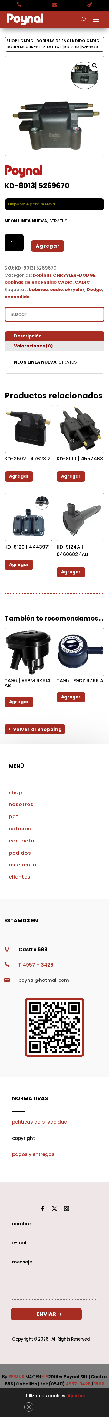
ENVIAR (46, 1314)
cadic (56, 289)
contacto (22, 840)
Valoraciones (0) (33, 346)
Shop (11, 40)
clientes (20, 876)
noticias (20, 828)
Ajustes (76, 1395)
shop (15, 792)
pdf (13, 816)
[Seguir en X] (54, 1208)
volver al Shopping (37, 729)
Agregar (48, 245)
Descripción (28, 336)
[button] (94, 65)
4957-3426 (78, 1384)
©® (45, 1377)
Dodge (94, 289)
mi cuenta (22, 864)
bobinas (38, 289)
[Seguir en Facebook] (42, 1208)
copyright (23, 1138)
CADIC (26, 40)
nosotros (21, 804)
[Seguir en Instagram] (66, 1208)
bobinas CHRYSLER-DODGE (33, 46)
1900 (99, 1384)
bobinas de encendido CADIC (67, 40)
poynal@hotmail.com (43, 980)
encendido (17, 297)
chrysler (74, 289)
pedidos (20, 852)
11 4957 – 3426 (35, 964)
